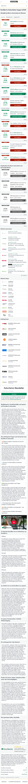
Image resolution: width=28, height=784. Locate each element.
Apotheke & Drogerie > (10, 777)
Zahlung (4, 536)
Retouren (4, 569)
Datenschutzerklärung (15, 399)
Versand (4, 553)
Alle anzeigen (23, 275)
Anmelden (14, 394)
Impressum (4, 781)
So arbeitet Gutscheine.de (14, 781)
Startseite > (3, 777)
